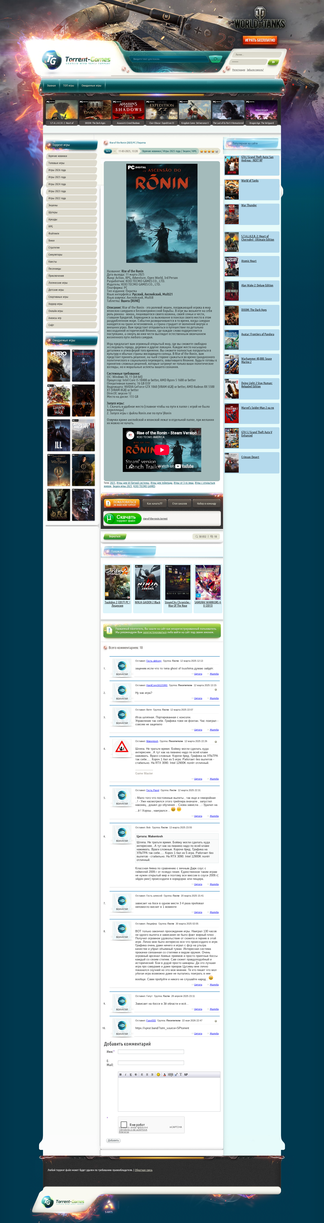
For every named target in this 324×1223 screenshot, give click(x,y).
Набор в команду (206, 503)
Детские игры (56, 289)
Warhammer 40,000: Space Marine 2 (256, 360)
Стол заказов (179, 503)
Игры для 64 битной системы (133, 482)
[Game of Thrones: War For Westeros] (59, 487)
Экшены (53, 205)
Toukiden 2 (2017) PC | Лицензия (117, 603)
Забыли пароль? (255, 69)
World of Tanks (250, 180)
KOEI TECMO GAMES (144, 486)
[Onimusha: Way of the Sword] (59, 521)
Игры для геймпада (161, 482)
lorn (108, 150)
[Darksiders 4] (83, 417)
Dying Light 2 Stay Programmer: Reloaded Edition (256, 384)
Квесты (52, 261)
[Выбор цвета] (164, 1074)
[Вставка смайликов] (158, 1074)
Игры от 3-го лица (184, 482)
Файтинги (53, 233)
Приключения (56, 275)
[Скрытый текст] (170, 1074)
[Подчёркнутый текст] (130, 1074)
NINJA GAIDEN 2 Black (147, 602)
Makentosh (152, 741)
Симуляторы (55, 254)
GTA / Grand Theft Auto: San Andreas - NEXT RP (257, 158)
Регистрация (238, 69)
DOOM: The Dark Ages (254, 309)
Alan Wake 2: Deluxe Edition (257, 285)
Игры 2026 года (57, 169)
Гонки (51, 240)
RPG (50, 226)
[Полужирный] (120, 1074)
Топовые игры (56, 162)
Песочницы (54, 268)
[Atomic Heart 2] (83, 452)
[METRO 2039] (59, 382)
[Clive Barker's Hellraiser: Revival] (83, 382)
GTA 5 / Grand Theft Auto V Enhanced (256, 433)
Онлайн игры (55, 310)
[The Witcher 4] (83, 521)
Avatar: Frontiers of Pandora (257, 334)
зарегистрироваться (155, 632)
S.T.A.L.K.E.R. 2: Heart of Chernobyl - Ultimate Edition (257, 237)
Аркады (52, 219)
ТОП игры (68, 85)
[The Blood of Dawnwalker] (83, 487)
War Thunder (249, 205)
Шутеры (53, 212)
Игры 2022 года (57, 198)
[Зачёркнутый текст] (135, 1074)
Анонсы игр (54, 317)
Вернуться (115, 537)
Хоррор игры (55, 303)
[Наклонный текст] (125, 1074)
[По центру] (147, 1074)
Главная (51, 85)
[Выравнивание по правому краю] (152, 1074)
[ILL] (59, 452)
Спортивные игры (58, 296)
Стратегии (54, 247)
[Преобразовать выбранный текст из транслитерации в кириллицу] (180, 1074)
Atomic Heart (249, 261)
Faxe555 (151, 1020)
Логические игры (58, 282)
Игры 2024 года (57, 184)
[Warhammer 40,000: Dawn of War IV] (59, 417)
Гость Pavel (152, 790)
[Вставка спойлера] (185, 1074)
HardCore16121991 (157, 685)
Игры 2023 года (57, 191)
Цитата (198, 673)
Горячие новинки (57, 155)
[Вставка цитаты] (175, 1074)
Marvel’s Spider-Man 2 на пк (257, 407)
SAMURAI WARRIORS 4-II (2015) (208, 603)
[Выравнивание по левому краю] (142, 1074)
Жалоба (121, 504)
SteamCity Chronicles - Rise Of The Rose (178, 603)
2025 (112, 482)
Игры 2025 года (57, 177)
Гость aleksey (154, 660)
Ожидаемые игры (91, 85)
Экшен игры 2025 (122, 486)
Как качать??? (154, 503)
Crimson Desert (250, 457)
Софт (51, 324)
